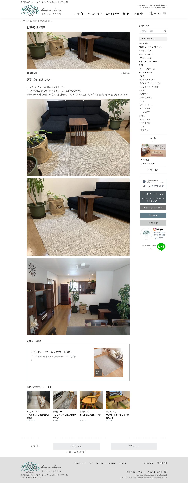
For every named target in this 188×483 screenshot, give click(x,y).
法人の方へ (100, 464)
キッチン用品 (144, 112)
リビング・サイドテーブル (149, 83)
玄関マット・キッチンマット (150, 47)
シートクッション (146, 51)
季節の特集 (145, 160)
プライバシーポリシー (135, 472)
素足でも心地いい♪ (46, 21)
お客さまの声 (32, 21)
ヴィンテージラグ (146, 54)
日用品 (142, 116)
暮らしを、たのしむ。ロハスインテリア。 (41, 10)
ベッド (142, 91)
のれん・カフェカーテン (149, 62)
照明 (141, 65)
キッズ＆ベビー (145, 123)
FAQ (91, 464)
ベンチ (142, 76)
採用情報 (122, 464)
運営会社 (112, 464)
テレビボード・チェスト (149, 87)
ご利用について (80, 464)
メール (135, 446)
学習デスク (143, 94)
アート (142, 101)
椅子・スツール (145, 72)
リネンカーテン (145, 58)
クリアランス (144, 130)
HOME (23, 21)
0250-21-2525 (76, 446)
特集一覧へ (154, 170)
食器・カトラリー (146, 105)
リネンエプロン (145, 108)
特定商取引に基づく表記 (157, 472)
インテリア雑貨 (145, 98)
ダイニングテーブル (147, 69)
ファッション (144, 119)
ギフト (142, 127)
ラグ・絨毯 (143, 43)
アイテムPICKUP (148, 164)
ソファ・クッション (147, 80)
